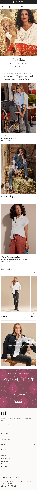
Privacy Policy (29, 482)
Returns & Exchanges (19, 482)
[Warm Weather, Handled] (18, 229)
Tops (2, 453)
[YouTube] (15, 486)
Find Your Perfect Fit (27, 350)
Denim (3, 464)
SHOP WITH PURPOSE (18, 394)
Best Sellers (4, 461)
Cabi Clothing (6, 482)
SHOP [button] (3, 444)
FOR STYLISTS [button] (5, 434)
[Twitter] (5, 486)
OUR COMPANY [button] (5, 439)
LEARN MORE (18, 402)
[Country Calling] (18, 169)
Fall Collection (5, 450)
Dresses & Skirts (5, 458)
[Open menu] (3, 6)
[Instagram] (12, 486)
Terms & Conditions (6, 483)
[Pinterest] (8, 486)
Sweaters (3, 455)
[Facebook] (2, 486)
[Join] (34, 423)
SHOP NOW (18, 67)
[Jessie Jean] (15, 294)
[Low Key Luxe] (18, 108)
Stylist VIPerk (4, 467)
